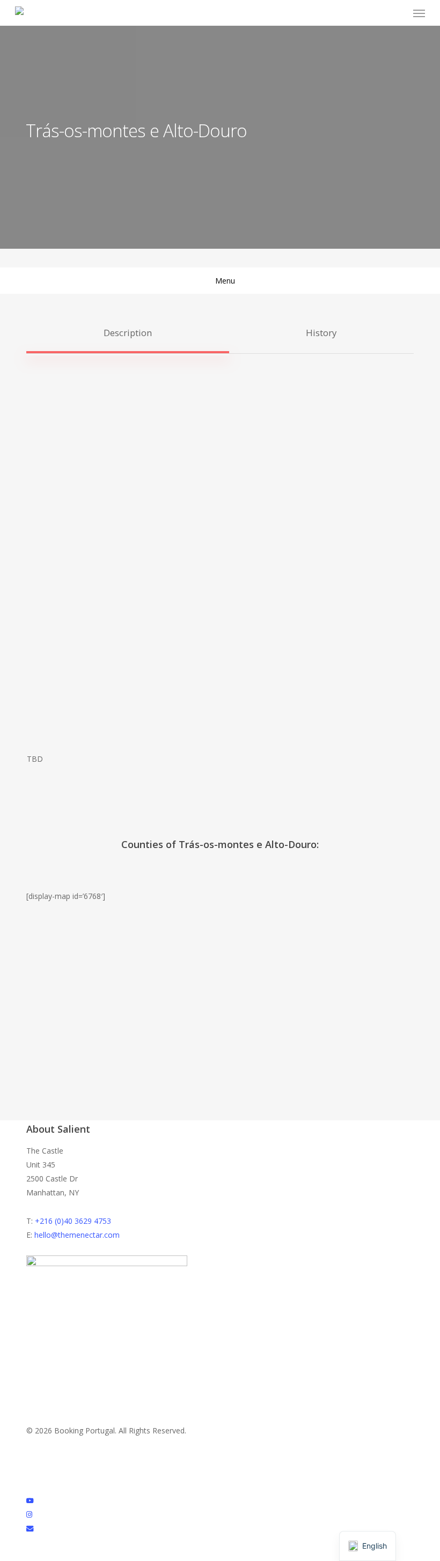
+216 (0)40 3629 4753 (73, 1221)
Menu (225, 281)
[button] (419, 13)
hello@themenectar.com (77, 1235)
